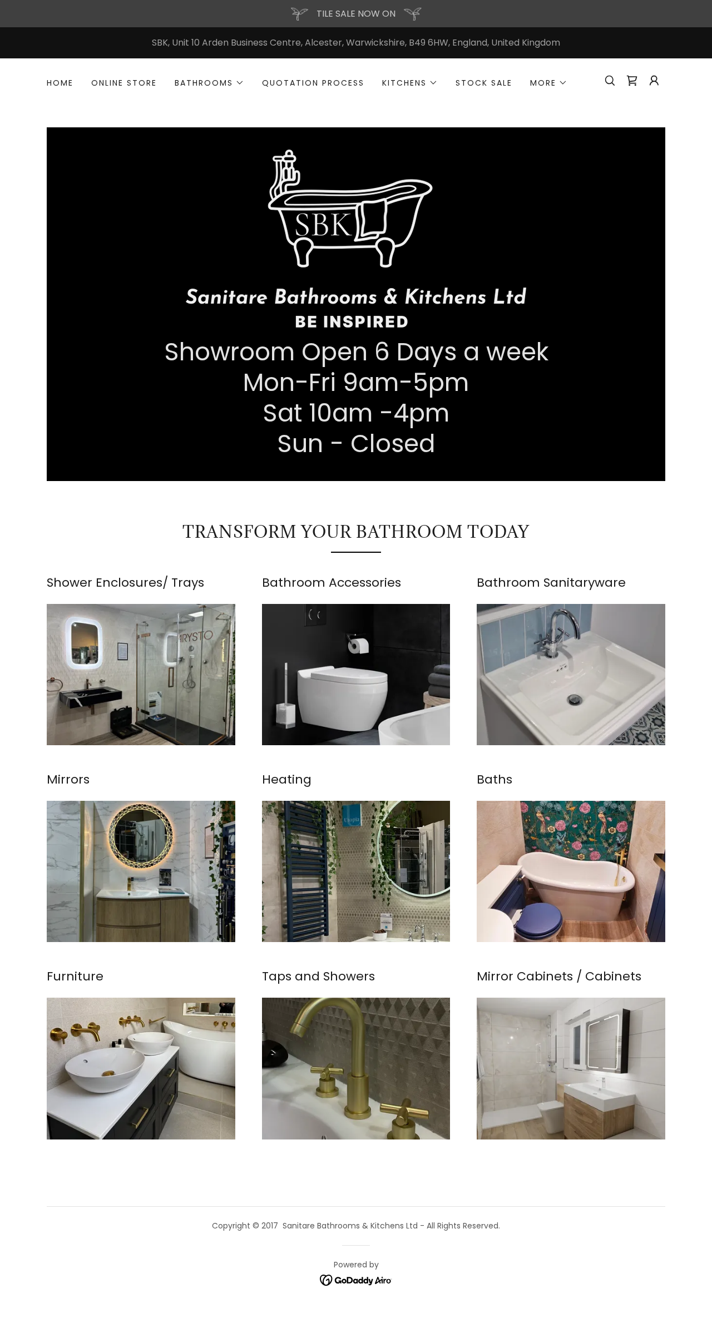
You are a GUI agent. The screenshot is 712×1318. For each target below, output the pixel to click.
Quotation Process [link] (313, 82)
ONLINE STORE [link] (124, 82)
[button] (209, 83)
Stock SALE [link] (484, 82)
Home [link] (60, 82)
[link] (356, 237)
